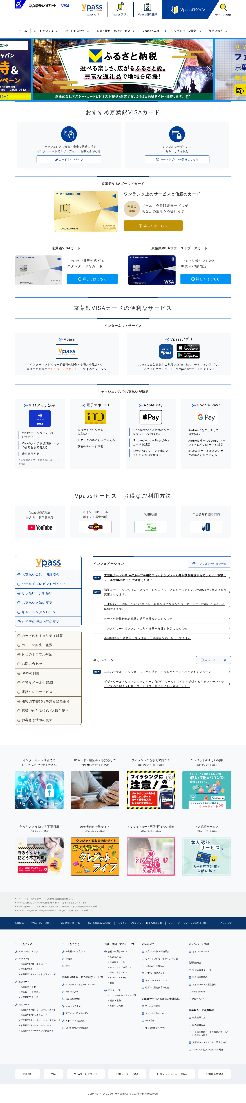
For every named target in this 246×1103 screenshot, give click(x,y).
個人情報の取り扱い (70, 923)
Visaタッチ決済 (73, 1006)
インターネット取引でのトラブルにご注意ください (39, 762)
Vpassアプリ (72, 991)
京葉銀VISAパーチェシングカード (37, 1030)
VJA (53, 1074)
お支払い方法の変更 (37, 602)
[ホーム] (23, 31)
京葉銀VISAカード (30, 969)
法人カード (24, 1004)
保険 (112, 982)
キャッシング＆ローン (39, 612)
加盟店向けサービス (202, 970)
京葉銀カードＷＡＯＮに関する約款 (209, 1042)
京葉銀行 (28, 1074)
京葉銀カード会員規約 (201, 1010)
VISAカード (24, 958)
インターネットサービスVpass (80, 984)
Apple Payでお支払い (76, 1020)
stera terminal (199, 991)
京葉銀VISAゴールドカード (34, 963)
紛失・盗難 (115, 1000)
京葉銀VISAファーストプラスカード (38, 974)
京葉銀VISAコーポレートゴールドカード (40, 1020)
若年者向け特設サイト (95, 828)
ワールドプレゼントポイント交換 (161, 958)
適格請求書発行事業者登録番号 (46, 701)
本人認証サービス (207, 828)
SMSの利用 (30, 673)
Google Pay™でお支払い (77, 1027)
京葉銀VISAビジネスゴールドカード (38, 1009)
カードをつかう (71, 944)
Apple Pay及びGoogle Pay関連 (207, 1049)
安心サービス (114, 990)
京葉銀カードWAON (30, 992)
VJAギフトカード (118, 977)
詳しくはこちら (155, 226)
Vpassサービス (117, 962)
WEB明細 (149, 1020)
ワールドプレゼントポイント (44, 584)
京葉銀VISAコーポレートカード (36, 1025)
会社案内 (19, 923)
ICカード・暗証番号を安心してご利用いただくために (95, 762)
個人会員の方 (198, 1017)
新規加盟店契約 (199, 977)
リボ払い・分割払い (37, 593)
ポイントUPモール (154, 1013)
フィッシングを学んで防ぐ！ (151, 762)
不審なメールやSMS (37, 682)
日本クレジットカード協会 (172, 1074)
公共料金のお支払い (75, 951)
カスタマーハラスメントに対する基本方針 (140, 923)
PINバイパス (198, 998)
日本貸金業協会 (214, 1074)
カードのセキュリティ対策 (42, 635)
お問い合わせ (32, 664)
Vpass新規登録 (73, 998)
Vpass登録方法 (152, 1006)
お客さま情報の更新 (37, 720)
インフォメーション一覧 (212, 563)
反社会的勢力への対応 (99, 923)
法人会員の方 (198, 1024)
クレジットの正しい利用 (206, 762)
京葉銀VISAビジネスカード (34, 1015)
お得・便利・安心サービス (119, 944)
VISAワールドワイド (85, 1074)
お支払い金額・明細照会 (40, 574)
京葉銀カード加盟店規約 (204, 984)
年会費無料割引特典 (155, 1027)
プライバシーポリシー (42, 923)
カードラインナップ (71, 159)
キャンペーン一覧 (216, 660)
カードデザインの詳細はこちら (179, 159)
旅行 (68, 965)
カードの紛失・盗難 (37, 645)
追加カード (24, 981)
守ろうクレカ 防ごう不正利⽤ (39, 828)
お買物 (69, 958)
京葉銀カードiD (28, 986)
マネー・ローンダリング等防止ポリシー (190, 923)
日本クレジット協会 (127, 1074)
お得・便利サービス (117, 951)
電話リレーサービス (37, 692)
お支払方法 (115, 956)
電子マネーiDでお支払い (77, 1013)
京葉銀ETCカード (29, 997)
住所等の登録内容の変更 (41, 621)
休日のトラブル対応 (37, 654)
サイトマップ (224, 923)
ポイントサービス (118, 972)
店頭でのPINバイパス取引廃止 (45, 710)
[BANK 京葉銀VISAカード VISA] (42, 4)
